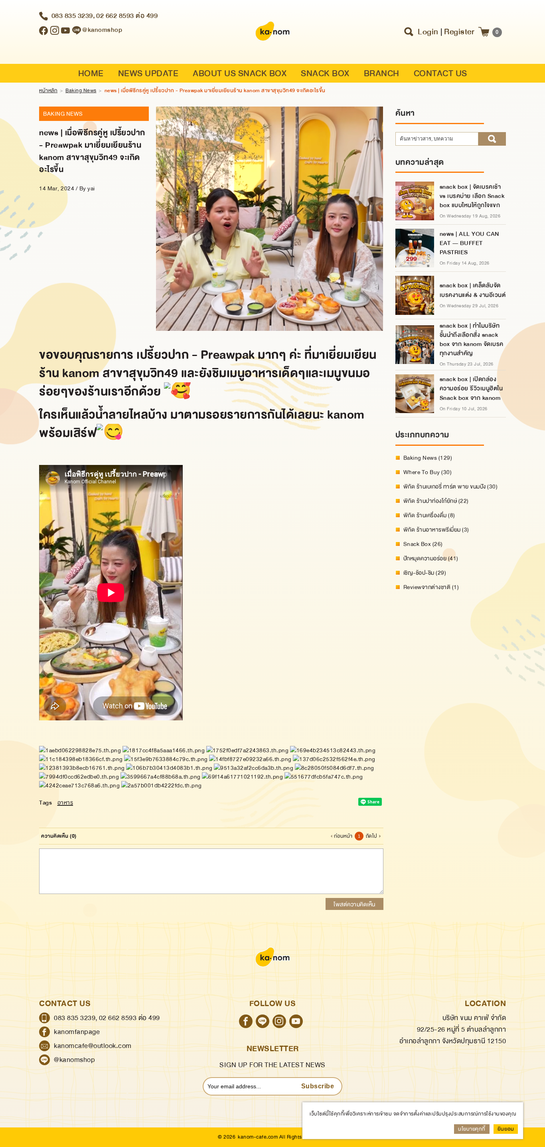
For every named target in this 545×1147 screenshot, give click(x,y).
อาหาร (65, 802)
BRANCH (381, 73)
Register (459, 32)
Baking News (81, 91)
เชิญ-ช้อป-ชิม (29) (424, 572)
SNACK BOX (325, 73)
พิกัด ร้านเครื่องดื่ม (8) (429, 515)
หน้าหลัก (48, 91)
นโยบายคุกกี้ (472, 1129)
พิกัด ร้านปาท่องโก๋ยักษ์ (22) (436, 500)
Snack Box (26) (423, 544)
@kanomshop (74, 1059)
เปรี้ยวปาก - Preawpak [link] (195, 355)
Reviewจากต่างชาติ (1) (431, 587)
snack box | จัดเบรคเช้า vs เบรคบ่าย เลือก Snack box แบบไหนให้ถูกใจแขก (472, 196)
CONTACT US (440, 73)
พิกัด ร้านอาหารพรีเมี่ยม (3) (436, 529)
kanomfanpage (77, 1031)
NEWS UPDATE (148, 73)
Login (428, 32)
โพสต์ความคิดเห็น (354, 904)
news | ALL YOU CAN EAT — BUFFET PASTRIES (469, 243)
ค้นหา (492, 139)
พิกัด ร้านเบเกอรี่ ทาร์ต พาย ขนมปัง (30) (450, 486)
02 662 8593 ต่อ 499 (127, 15)
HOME (91, 73)
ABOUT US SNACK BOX (239, 73)
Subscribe (317, 1086)
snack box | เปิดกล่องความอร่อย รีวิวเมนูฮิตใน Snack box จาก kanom (471, 388)
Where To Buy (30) (427, 472)
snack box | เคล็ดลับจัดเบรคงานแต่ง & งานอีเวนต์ (473, 290)
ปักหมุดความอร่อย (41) (430, 558)
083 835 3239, (73, 15)
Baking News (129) (427, 457)
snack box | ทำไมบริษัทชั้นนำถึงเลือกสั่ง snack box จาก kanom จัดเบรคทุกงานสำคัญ (472, 339)
